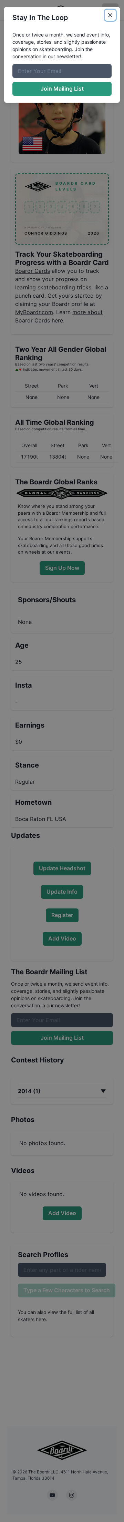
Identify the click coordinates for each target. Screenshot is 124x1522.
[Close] (110, 15)
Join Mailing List (62, 88)
